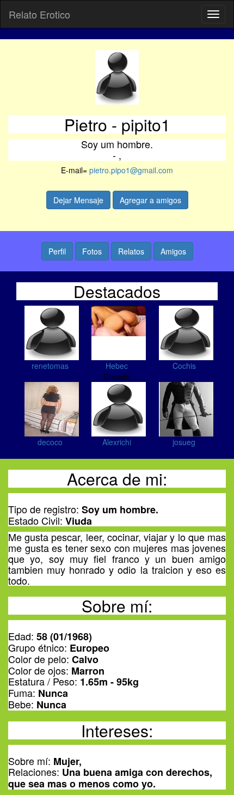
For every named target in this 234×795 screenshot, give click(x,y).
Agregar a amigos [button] (150, 200)
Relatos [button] (131, 251)
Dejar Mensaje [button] (78, 200)
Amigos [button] (173, 251)
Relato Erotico (39, 14)
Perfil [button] (57, 251)
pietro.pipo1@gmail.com (131, 170)
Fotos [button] (92, 251)
